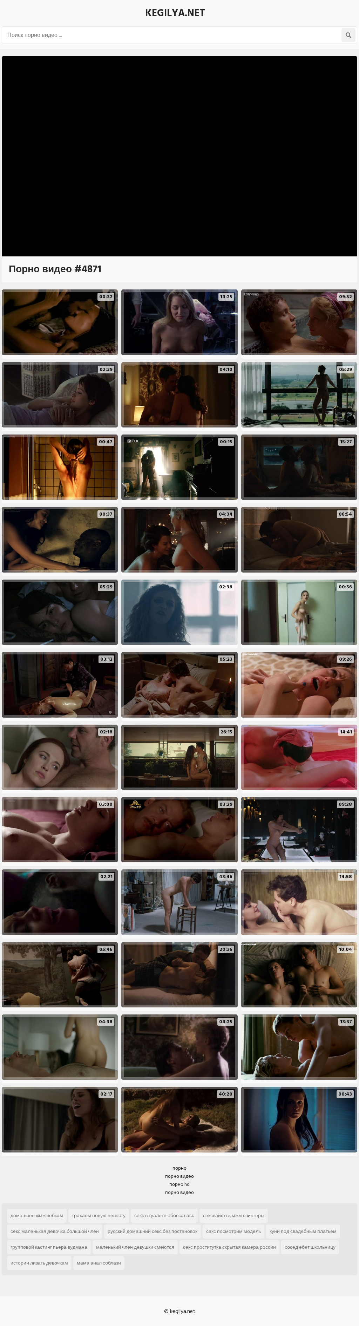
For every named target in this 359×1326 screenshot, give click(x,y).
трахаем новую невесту (99, 1215)
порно (179, 1168)
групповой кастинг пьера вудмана (49, 1247)
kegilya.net (175, 13)
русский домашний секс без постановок (152, 1231)
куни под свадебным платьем (303, 1231)
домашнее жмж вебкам (37, 1215)
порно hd (179, 1184)
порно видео (179, 1176)
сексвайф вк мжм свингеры (233, 1215)
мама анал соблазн (99, 1263)
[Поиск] (348, 35)
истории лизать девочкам (39, 1263)
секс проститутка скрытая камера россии (229, 1247)
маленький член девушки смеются (135, 1247)
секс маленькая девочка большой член (55, 1231)
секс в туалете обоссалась (164, 1215)
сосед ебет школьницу (310, 1247)
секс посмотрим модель (233, 1231)
